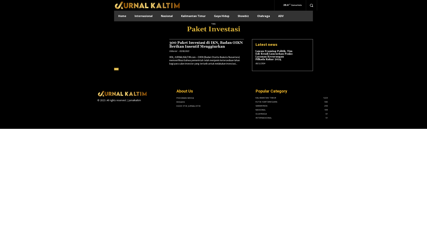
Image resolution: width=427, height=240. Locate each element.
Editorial (173, 51)
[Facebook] (143, 103)
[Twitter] (161, 103)
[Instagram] (149, 103)
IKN (116, 69)
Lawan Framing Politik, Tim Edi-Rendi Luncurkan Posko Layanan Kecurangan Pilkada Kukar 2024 (274, 55)
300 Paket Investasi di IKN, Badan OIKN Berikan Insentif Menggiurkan (206, 45)
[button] (311, 5)
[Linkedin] (155, 103)
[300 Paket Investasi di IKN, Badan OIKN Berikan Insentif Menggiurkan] (140, 54)
